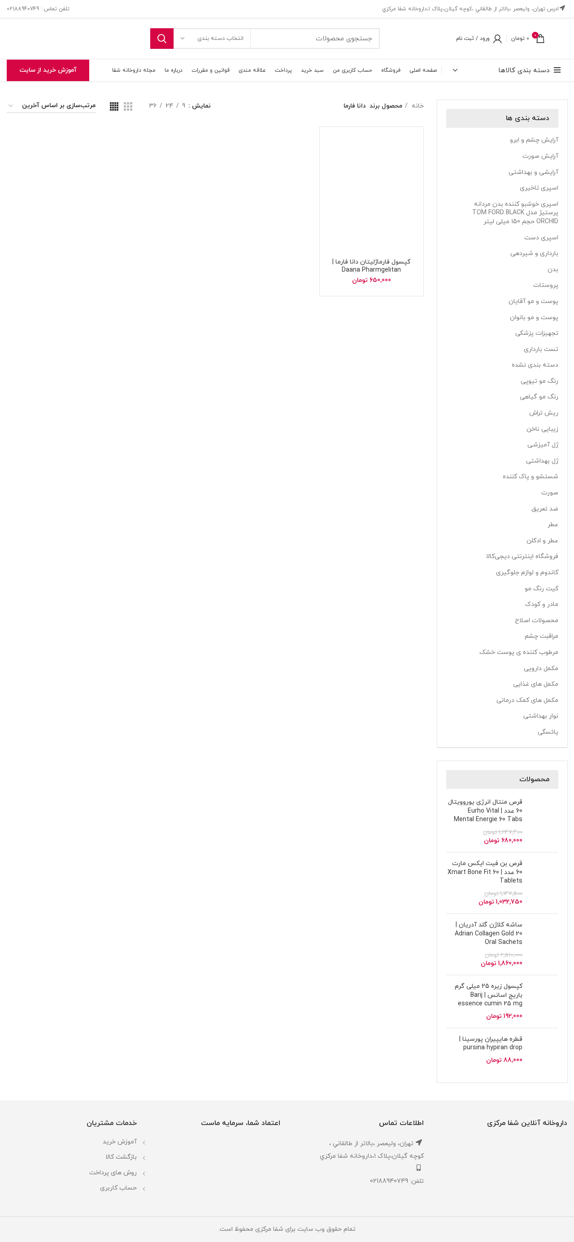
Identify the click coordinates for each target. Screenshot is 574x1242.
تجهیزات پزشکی (536, 333)
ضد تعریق (544, 509)
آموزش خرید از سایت (48, 70)
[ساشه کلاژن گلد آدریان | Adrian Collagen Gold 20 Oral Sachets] (543, 944)
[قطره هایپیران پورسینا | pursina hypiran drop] (543, 1054)
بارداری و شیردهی (534, 253)
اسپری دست (541, 238)
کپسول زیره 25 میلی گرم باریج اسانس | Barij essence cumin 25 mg (488, 995)
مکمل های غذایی (535, 684)
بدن (553, 269)
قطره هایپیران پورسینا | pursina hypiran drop (490, 1043)
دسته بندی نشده (535, 365)
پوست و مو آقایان (533, 301)
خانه (417, 106)
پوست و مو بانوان (534, 317)
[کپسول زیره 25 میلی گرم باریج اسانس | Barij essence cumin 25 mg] (543, 1001)
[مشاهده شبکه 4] (114, 106)
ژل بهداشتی (542, 461)
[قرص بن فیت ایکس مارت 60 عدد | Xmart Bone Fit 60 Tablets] (543, 883)
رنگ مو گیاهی (539, 397)
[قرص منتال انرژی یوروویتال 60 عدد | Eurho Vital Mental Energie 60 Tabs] (543, 821)
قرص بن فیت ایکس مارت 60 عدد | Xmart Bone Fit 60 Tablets (485, 872)
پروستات (545, 285)
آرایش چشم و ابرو (534, 140)
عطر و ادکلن (542, 541)
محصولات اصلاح (536, 620)
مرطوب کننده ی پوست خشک (518, 652)
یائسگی (548, 732)
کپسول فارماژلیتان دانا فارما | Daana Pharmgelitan (371, 266)
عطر (553, 524)
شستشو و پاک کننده (530, 476)
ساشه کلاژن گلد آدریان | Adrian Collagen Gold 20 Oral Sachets (488, 934)
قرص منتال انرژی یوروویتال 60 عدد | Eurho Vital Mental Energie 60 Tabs (485, 811)
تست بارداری (541, 349)
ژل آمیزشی (542, 445)
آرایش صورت (540, 156)
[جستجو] (162, 38)
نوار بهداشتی (540, 716)
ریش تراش (543, 413)
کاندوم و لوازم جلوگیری (527, 572)
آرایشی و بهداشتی (533, 172)
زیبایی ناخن (542, 429)
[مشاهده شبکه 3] (128, 106)
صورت (549, 493)
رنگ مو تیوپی (539, 381)
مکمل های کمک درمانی (527, 700)
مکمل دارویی (541, 668)
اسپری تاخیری (539, 188)
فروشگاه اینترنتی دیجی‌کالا (522, 556)
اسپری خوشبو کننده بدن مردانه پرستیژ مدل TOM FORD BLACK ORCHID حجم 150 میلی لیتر (515, 213)
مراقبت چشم (541, 636)
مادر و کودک (541, 604)
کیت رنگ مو (541, 588)
